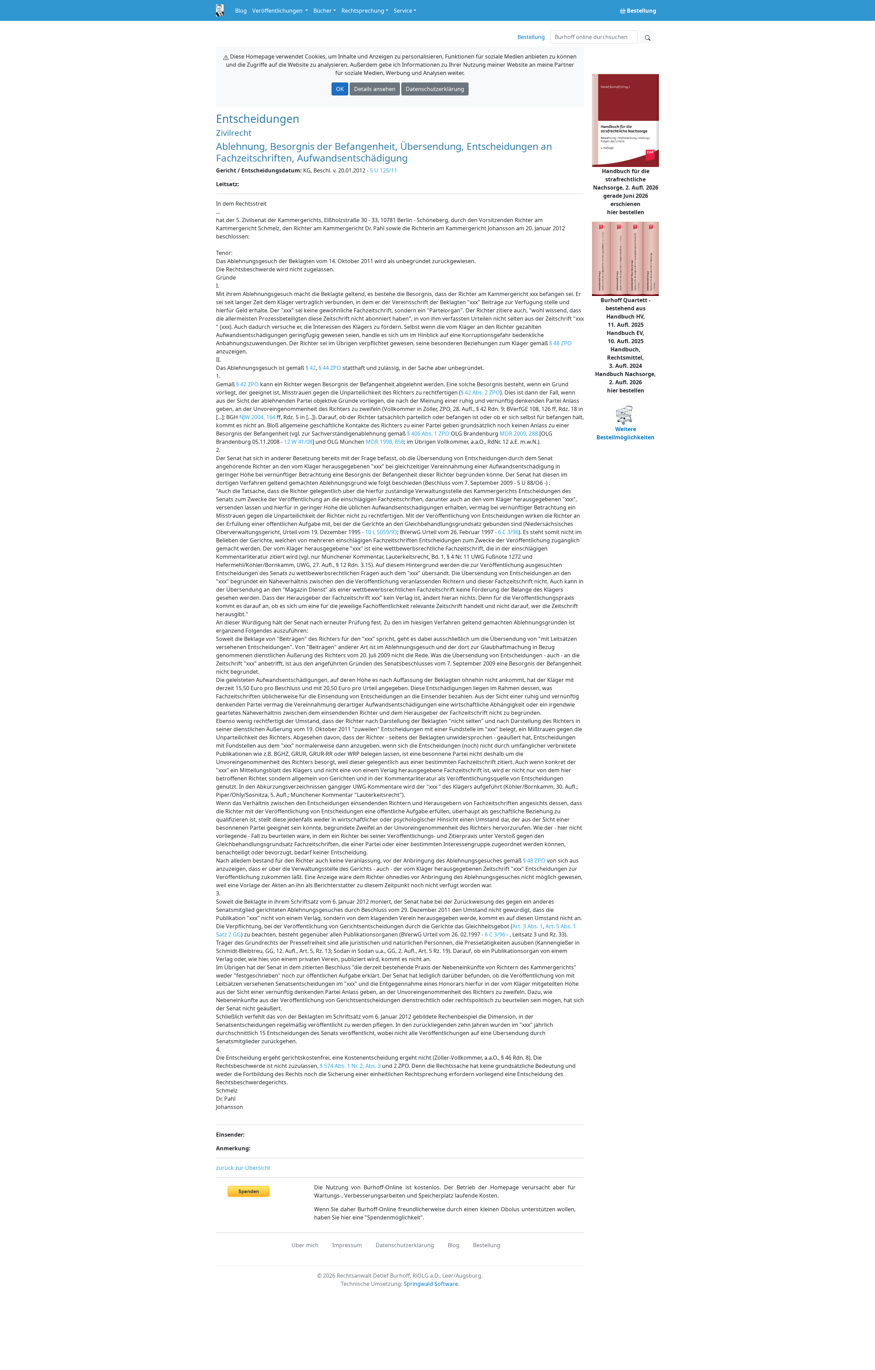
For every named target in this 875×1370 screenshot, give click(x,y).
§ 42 (311, 368)
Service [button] (403, 10)
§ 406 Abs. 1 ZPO (428, 433)
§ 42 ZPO (247, 384)
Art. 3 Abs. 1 (527, 926)
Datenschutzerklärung (435, 89)
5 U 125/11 (383, 170)
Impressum (347, 1245)
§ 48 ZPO (560, 343)
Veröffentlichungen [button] (278, 10)
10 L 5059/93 (381, 532)
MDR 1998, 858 (385, 441)
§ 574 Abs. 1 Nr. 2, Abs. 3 (350, 1066)
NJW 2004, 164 (257, 417)
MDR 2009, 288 (519, 433)
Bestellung (531, 37)
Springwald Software (431, 1284)
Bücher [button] (322, 10)
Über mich (305, 1245)
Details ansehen (374, 89)
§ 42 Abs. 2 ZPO (480, 392)
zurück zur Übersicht (243, 1168)
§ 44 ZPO (330, 368)
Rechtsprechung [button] (362, 10)
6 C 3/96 (508, 532)
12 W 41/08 (298, 441)
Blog (241, 10)
